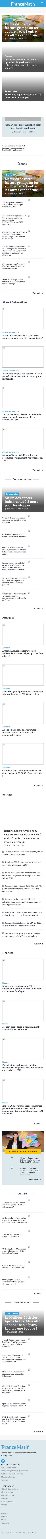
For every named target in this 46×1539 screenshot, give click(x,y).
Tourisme (5, 1523)
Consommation (22, 479)
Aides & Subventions (14, 302)
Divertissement (22, 1302)
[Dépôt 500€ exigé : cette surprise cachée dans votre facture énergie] (35, 281)
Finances (7, 953)
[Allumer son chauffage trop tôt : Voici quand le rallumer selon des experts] (35, 266)
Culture (22, 1193)
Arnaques (8, 617)
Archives (4, 1480)
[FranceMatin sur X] (3, 1461)
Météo (3, 1520)
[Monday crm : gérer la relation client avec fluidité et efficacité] (23, 1010)
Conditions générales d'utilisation (14, 1471)
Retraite (7, 794)
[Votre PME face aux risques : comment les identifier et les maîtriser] (35, 148)
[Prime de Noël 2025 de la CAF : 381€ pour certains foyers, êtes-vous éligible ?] (23, 318)
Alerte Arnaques (7, 1492)
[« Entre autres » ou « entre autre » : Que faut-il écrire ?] (35, 1266)
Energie (4, 1505)
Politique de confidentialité (12, 1474)
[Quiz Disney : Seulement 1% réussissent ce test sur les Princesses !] (35, 1374)
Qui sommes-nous (8, 1467)
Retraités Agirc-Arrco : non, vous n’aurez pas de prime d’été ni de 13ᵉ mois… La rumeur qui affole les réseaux (22, 838)
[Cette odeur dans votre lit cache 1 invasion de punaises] (35, 535)
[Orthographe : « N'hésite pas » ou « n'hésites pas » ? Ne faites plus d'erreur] (35, 1251)
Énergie (22, 164)
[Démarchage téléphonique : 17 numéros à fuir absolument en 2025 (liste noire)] (23, 675)
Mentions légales (8, 1477)
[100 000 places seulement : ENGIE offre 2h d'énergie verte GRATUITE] (35, 204)
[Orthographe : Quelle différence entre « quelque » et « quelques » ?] (35, 1282)
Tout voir (37, 293)
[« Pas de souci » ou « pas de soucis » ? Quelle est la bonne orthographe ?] (35, 1205)
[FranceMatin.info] (23, 4)
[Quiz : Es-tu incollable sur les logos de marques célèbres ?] (35, 1404)
